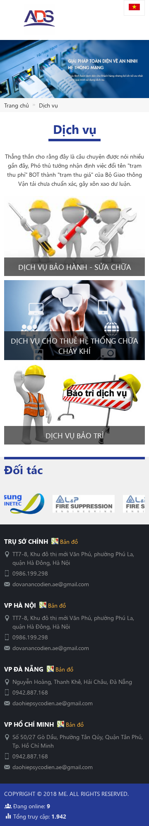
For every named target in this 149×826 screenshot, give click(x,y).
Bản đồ (68, 541)
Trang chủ (16, 105)
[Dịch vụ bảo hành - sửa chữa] (74, 236)
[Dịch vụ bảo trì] (74, 404)
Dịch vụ (48, 105)
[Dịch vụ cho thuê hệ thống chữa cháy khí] (74, 320)
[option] (42, 503)
